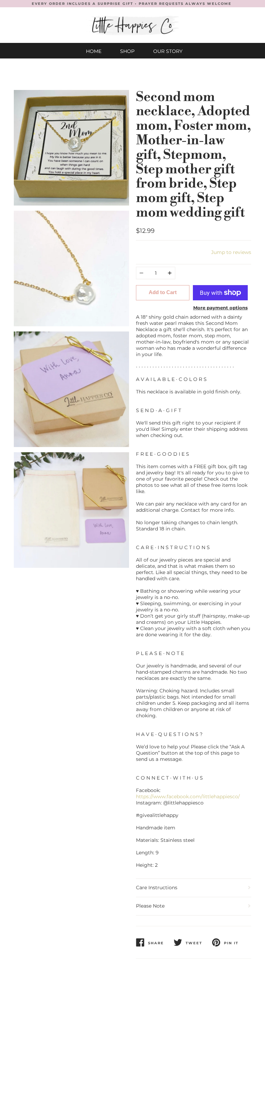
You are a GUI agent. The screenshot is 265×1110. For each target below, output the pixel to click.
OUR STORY (168, 51)
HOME (93, 51)
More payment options (220, 307)
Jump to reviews (231, 252)
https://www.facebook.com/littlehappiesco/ (188, 796)
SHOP (127, 51)
